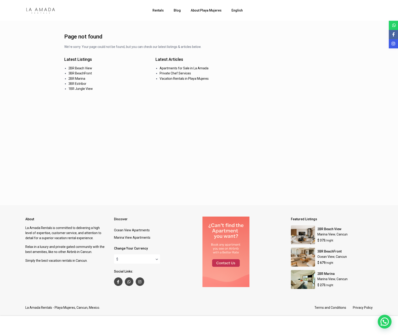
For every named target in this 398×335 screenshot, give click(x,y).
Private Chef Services (175, 73)
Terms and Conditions (330, 307)
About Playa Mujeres (206, 10)
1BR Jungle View (80, 89)
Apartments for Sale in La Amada (184, 68)
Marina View (326, 234)
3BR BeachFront (80, 73)
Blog (177, 10)
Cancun (342, 234)
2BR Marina (76, 78)
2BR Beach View (80, 68)
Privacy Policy (363, 307)
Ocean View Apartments (132, 230)
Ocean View (325, 257)
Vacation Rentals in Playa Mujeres (184, 78)
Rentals (158, 10)
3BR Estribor (77, 83)
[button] (385, 322)
